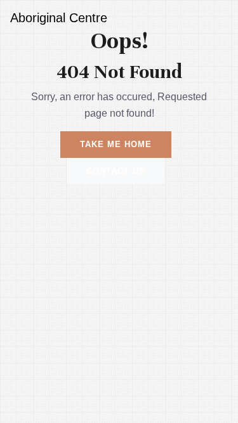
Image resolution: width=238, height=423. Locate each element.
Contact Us (115, 171)
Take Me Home (116, 144)
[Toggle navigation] (210, 17)
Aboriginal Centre (58, 18)
